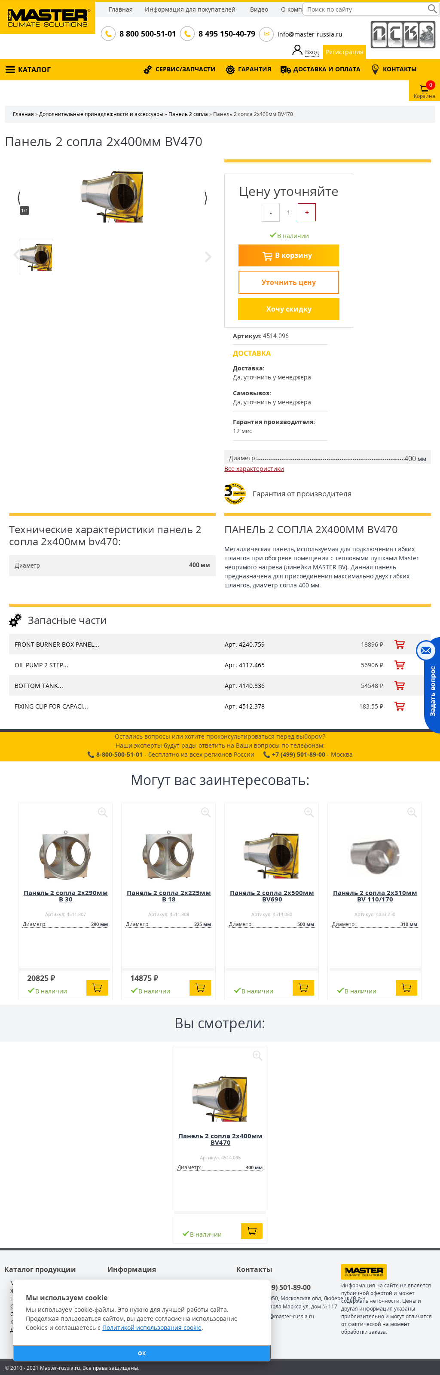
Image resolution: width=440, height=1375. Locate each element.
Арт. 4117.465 (245, 665)
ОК (142, 1353)
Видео (259, 9)
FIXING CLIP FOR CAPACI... (51, 706)
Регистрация (345, 52)
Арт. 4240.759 (245, 644)
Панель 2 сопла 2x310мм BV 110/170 (375, 895)
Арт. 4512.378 (245, 706)
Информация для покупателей (190, 9)
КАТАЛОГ (34, 69)
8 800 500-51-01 (146, 33)
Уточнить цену (289, 282)
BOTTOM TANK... (39, 685)
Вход (312, 52)
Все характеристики (254, 468)
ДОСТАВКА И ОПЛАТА (327, 69)
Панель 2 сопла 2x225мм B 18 (169, 895)
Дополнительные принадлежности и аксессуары (101, 114)
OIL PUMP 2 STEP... (41, 665)
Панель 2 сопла (188, 114)
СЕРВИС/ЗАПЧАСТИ (186, 69)
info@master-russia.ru (310, 34)
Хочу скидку (289, 309)
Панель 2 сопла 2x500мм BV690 (272, 895)
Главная (121, 9)
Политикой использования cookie (152, 1327)
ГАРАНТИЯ (254, 69)
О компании (299, 9)
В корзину (293, 255)
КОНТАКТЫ (400, 69)
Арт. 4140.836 (245, 685)
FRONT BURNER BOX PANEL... (57, 644)
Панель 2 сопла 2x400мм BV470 (220, 1138)
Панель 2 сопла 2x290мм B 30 (66, 895)
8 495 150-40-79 (226, 33)
